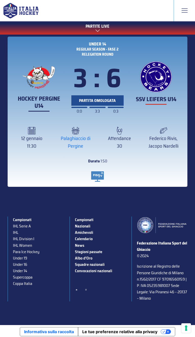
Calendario (84, 239)
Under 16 (20, 264)
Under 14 (97, 44)
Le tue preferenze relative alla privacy (119, 331)
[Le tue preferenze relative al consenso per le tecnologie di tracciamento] (186, 328)
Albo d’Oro (83, 258)
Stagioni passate (88, 252)
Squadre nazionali (90, 264)
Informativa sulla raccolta (49, 331)
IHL (15, 232)
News (79, 245)
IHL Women (22, 245)
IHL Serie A (22, 226)
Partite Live (97, 26)
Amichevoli (84, 232)
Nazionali (82, 226)
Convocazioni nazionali (93, 271)
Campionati (22, 220)
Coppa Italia (22, 283)
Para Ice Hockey (26, 252)
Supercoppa (22, 277)
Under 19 (20, 258)
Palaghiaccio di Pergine (75, 142)
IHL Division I (23, 239)
